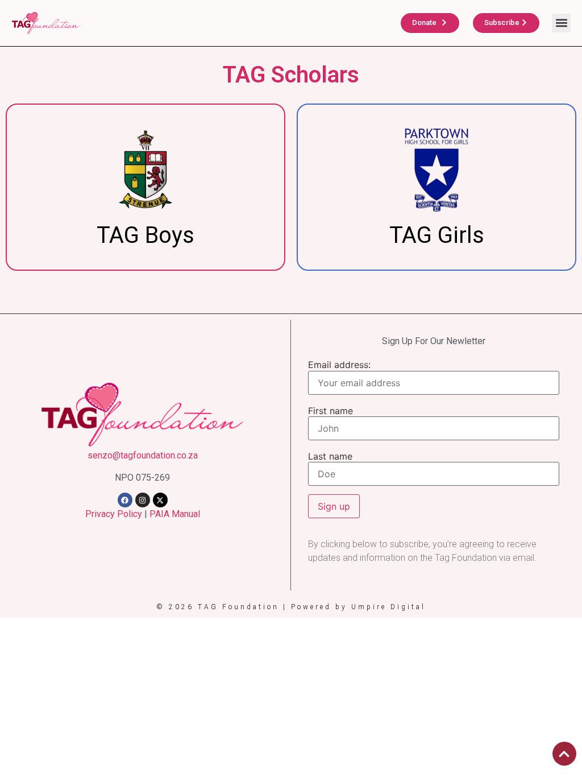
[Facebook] (125, 500)
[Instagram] (142, 500)
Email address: (339, 364)
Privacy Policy (113, 514)
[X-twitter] (160, 500)
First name (330, 410)
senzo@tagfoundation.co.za (143, 455)
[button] (561, 23)
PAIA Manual (174, 514)
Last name (330, 456)
